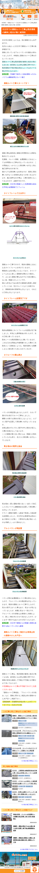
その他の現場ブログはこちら (29, 849)
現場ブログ (11, 22)
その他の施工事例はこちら (29, 761)
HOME (4, 22)
